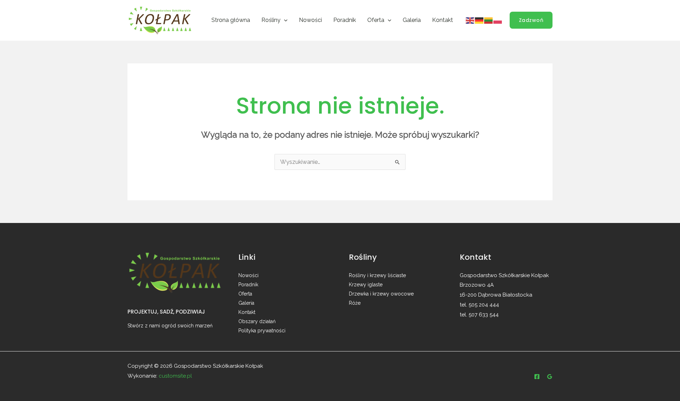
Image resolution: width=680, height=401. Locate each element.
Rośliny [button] (270, 20)
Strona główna (230, 20)
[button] (284, 20)
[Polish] (498, 20)
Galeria (412, 20)
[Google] (549, 376)
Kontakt (442, 20)
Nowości (310, 20)
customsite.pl (175, 376)
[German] (479, 20)
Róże (355, 303)
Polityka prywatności (261, 330)
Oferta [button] (375, 20)
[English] (470, 20)
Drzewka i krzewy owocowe (381, 294)
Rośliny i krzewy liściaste (377, 275)
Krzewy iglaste (365, 284)
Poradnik (344, 20)
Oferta (245, 294)
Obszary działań (257, 321)
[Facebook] (537, 376)
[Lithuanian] (488, 20)
